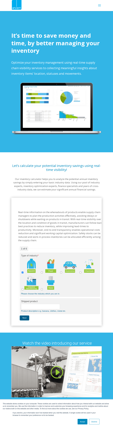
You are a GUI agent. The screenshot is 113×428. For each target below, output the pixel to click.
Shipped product (29, 301)
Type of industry (30, 255)
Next (24, 318)
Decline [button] (94, 421)
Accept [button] (82, 421)
